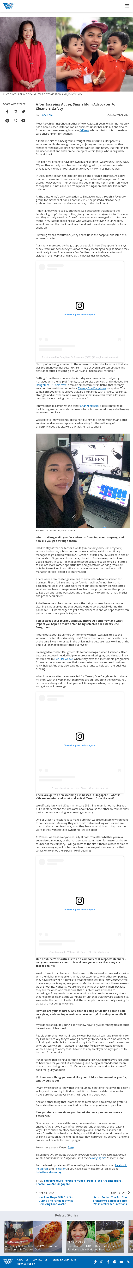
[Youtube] (121, 1262)
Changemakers (89, 406)
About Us (23, 1259)
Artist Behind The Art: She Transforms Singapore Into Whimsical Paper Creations (110, 1198)
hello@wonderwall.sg (48, 1172)
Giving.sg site (98, 1158)
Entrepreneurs (53, 1180)
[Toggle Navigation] (127, 5)
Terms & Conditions (64, 1259)
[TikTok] (95, 1262)
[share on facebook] (7, 111)
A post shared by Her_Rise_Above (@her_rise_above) (80, 788)
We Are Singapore (109, 1180)
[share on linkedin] (15, 111)
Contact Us (39, 1259)
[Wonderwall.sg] (9, 6)
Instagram (42, 1168)
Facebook (121, 1165)
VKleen (84, 130)
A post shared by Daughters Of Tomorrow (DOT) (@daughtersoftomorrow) (80, 357)
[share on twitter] (23, 111)
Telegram (60, 1168)
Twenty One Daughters (92, 388)
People (91, 1180)
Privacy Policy (26, 1263)
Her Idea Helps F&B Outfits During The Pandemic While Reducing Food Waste (56, 1198)
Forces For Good (75, 1180)
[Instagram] (101, 1262)
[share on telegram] (7, 120)
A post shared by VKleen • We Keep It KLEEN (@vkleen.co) (79, 952)
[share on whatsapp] (15, 120)
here (70, 1147)
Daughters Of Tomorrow (51, 385)
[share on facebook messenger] (23, 120)
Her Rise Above (63, 659)
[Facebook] (108, 1262)
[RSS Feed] (128, 1262)
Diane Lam (46, 115)
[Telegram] (114, 1262)
